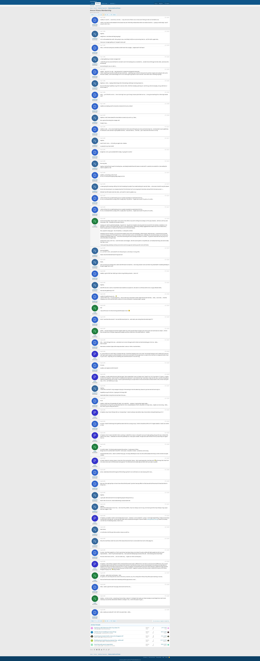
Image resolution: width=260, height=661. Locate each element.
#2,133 (168, 409)
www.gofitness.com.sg (152, 519)
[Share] (165, 17)
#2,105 (168, 69)
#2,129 (168, 362)
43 (103, 14)
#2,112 (168, 149)
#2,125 (168, 317)
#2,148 (168, 584)
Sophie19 (96, 637)
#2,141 (168, 504)
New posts (92, 5)
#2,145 (168, 550)
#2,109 (168, 115)
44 (105, 14)
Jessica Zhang (96, 641)
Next (114, 14)
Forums (98, 3)
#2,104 (168, 56)
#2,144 (168, 538)
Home (92, 3)
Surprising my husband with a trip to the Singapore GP (108, 636)
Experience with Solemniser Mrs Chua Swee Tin (107, 627)
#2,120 (168, 259)
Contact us (145, 657)
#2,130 (168, 374)
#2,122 (168, 282)
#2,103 (168, 45)
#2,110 (168, 126)
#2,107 (168, 92)
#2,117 (168, 207)
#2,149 (168, 595)
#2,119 (168, 248)
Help (163, 657)
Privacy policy (158, 657)
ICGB (95, 629)
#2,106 (168, 80)
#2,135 (168, 432)
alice (92, 12)
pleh (95, 633)
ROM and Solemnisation (105, 629)
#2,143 (168, 527)
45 (107, 14)
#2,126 (168, 328)
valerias (165, 645)
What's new (104, 3)
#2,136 (168, 444)
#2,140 (168, 492)
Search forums (98, 5)
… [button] (109, 14)
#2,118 (168, 218)
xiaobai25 (96, 645)
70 (111, 14)
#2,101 (168, 17)
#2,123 (168, 294)
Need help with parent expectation (103, 644)
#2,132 (168, 398)
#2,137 (168, 458)
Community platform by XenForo (130, 659)
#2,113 (168, 161)
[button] (108, 3)
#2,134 (168, 421)
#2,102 (168, 31)
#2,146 (168, 561)
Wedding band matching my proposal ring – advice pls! (108, 640)
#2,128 (168, 351)
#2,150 (168, 609)
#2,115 (168, 184)
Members (112, 3)
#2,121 (168, 271)
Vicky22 (165, 633)
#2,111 (168, 138)
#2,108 (168, 103)
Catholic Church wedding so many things (105, 632)
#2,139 (168, 481)
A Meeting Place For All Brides (107, 633)
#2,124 (168, 305)
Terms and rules (151, 657)
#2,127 (168, 339)
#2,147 (168, 572)
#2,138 (168, 469)
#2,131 (168, 385)
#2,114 (168, 172)
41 (98, 14)
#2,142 (168, 515)
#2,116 (168, 195)
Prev (93, 14)
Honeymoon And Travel (107, 637)
